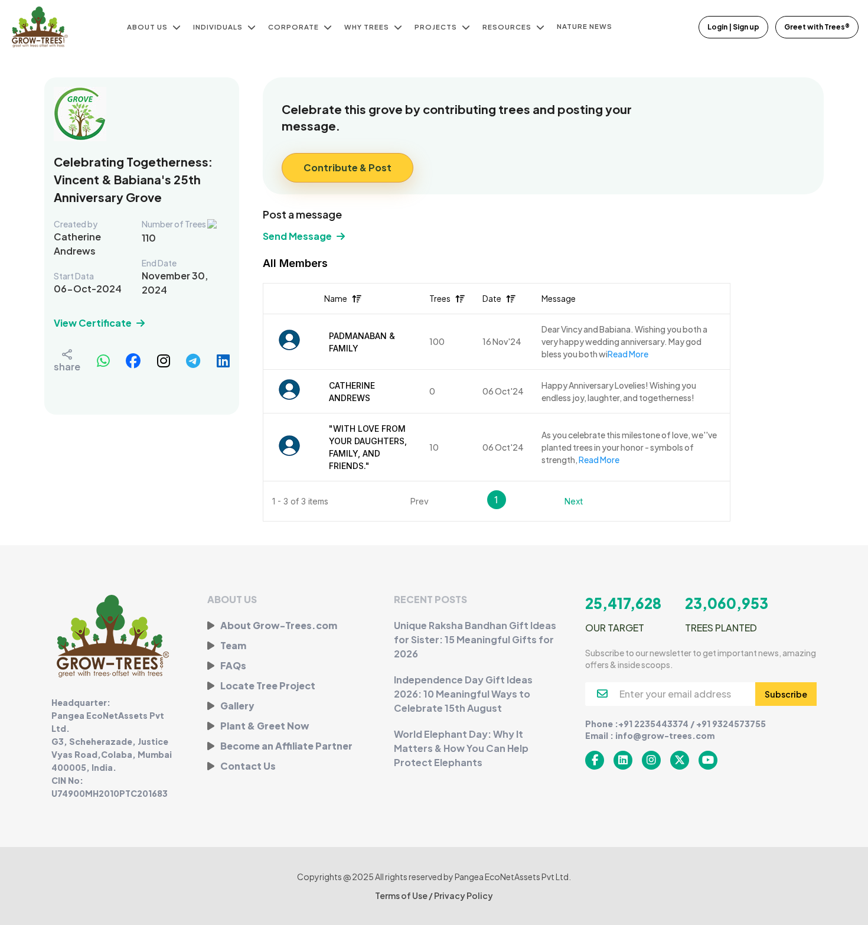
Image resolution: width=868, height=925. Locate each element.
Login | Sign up (733, 26)
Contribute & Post (347, 167)
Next (573, 501)
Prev (419, 501)
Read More (628, 353)
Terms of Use (402, 895)
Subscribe (786, 694)
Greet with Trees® (817, 26)
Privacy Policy (463, 895)
